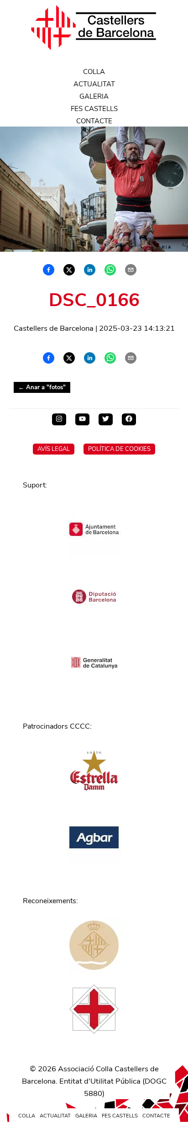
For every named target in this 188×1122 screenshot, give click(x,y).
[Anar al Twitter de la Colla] (106, 419)
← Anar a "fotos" (42, 387)
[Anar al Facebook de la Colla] (129, 419)
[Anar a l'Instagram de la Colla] (59, 419)
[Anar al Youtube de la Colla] (82, 419)
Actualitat (94, 84)
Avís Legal (53, 449)
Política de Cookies (119, 449)
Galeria (94, 96)
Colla (94, 71)
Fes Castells (94, 108)
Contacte (94, 121)
